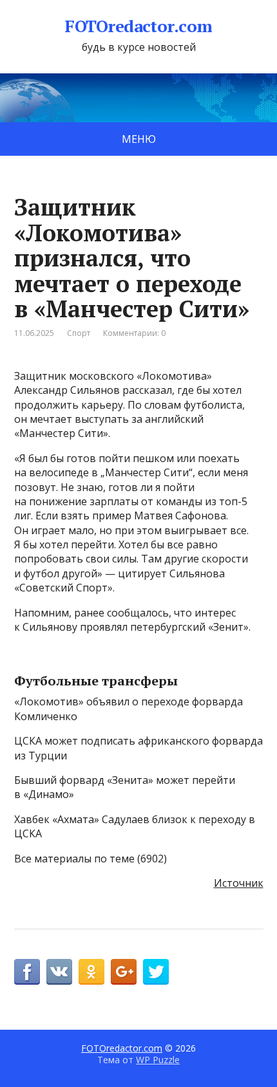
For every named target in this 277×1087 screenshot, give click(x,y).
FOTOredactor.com (138, 26)
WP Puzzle (158, 1060)
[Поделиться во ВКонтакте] (59, 972)
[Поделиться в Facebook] (27, 972)
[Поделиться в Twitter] (156, 972)
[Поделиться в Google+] (124, 972)
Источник (238, 883)
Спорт (78, 333)
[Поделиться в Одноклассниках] (91, 972)
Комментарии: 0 (134, 333)
